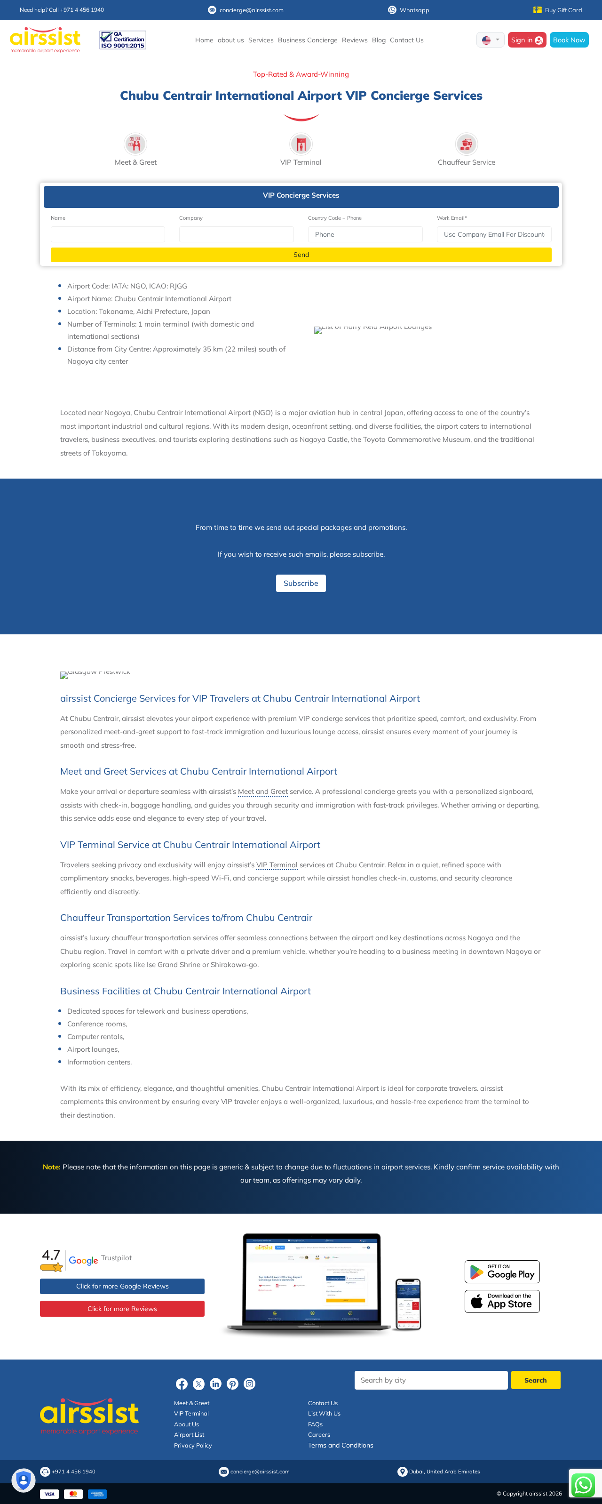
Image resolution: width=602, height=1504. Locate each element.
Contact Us (407, 40)
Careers (319, 1434)
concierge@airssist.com (252, 10)
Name (58, 218)
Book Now (569, 39)
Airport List (189, 1434)
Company (191, 218)
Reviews (355, 40)
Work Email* (452, 218)
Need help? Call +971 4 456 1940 (62, 9)
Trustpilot (116, 1257)
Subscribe (301, 583)
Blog (379, 40)
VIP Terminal (277, 864)
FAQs (315, 1424)
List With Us (324, 1413)
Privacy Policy (193, 1445)
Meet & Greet (191, 1403)
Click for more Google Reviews (122, 1286)
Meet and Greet (263, 791)
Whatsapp (414, 10)
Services (261, 40)
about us (231, 40)
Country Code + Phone (335, 218)
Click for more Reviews (122, 1308)
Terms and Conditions (340, 1445)
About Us (186, 1424)
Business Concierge (308, 40)
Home (204, 40)
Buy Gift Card (563, 10)
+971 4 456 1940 (73, 1471)
